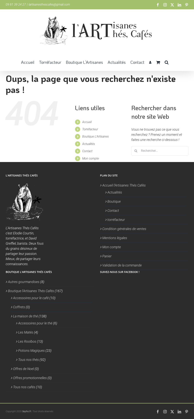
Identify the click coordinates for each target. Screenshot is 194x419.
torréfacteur (116, 220)
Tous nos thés (28, 360)
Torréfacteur (90, 129)
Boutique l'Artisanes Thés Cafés (31, 291)
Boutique (114, 201)
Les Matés (25, 332)
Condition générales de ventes (124, 229)
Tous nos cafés (24, 387)
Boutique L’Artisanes (95, 136)
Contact (87, 151)
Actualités (88, 144)
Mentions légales (114, 238)
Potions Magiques (31, 351)
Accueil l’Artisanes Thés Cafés (124, 185)
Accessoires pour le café (31, 298)
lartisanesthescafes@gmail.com (49, 4)
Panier (107, 256)
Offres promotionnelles (30, 378)
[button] (166, 62)
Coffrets (19, 307)
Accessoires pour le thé (35, 323)
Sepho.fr (26, 411)
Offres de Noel (23, 369)
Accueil (87, 122)
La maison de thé (25, 316)
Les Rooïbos (27, 341)
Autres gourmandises (23, 282)
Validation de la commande (122, 265)
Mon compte (90, 158)
